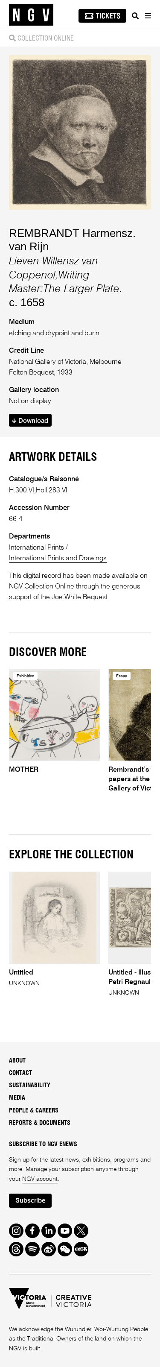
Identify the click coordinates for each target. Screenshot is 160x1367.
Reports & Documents (39, 1123)
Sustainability (29, 1086)
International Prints (36, 547)
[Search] (135, 15)
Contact (20, 1073)
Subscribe (30, 1200)
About (17, 1061)
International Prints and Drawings (58, 558)
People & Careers (33, 1111)
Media (17, 1098)
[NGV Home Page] (31, 15)
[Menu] (147, 15)
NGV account (40, 1179)
